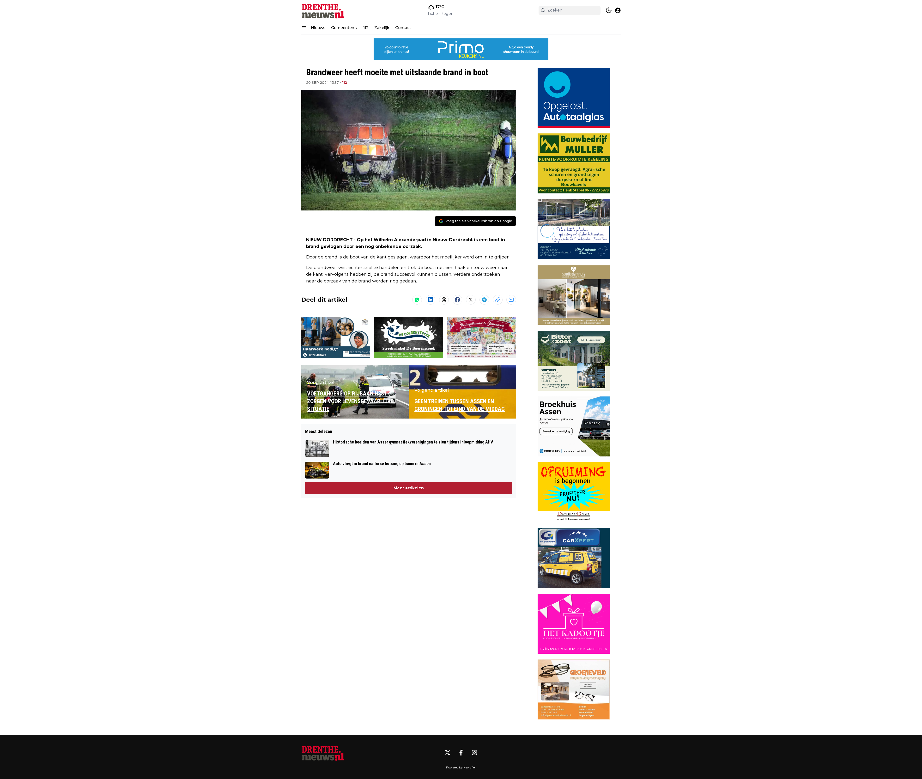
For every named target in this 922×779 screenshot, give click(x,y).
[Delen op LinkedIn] (430, 300)
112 (366, 27)
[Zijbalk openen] (304, 28)
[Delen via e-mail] (511, 300)
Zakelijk (381, 27)
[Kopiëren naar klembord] (498, 300)
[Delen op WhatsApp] (417, 300)
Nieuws (318, 27)
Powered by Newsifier (461, 767)
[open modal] (618, 10)
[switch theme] (608, 10)
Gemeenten (342, 27)
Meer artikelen (409, 488)
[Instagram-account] (474, 752)
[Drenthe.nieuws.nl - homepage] (323, 10)
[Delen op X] (471, 300)
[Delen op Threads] (444, 300)
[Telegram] (484, 300)
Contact (403, 27)
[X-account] (447, 752)
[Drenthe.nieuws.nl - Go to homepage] (323, 753)
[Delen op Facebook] (457, 300)
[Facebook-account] (461, 752)
